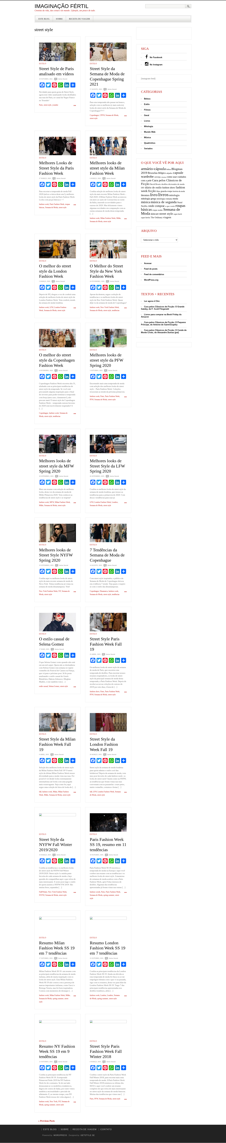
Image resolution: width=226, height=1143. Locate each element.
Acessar (148, 263)
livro (154, 195)
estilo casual (43, 686)
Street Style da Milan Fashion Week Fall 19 (57, 744)
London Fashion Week (102, 502)
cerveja (157, 177)
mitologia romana (164, 199)
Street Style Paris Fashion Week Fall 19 (106, 644)
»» (74, 105)
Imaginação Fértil (61, 6)
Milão (118, 218)
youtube (55, 105)
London (103, 995)
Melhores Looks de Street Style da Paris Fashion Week (56, 167)
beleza (168, 169)
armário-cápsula (153, 169)
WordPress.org (151, 280)
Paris (41, 105)
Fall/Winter (43, 892)
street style (47, 105)
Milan (55, 792)
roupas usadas (157, 210)
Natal (179, 202)
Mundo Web (149, 132)
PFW (91, 399)
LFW (51, 307)
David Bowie (155, 184)
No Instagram (156, 64)
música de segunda (164, 202)
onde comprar (156, 205)
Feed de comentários (154, 274)
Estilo (42, 64)
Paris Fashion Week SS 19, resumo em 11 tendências (108, 844)
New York (53, 1101)
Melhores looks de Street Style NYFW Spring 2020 (56, 555)
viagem (167, 217)
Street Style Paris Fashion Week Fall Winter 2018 (106, 1051)
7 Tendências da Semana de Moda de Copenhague (107, 555)
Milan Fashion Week (107, 218)
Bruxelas (153, 172)
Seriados (148, 148)
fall (40, 792)
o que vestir (170, 206)
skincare (155, 214)
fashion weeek (95, 892)
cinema (163, 177)
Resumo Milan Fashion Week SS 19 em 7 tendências (57, 948)
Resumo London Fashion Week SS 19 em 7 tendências (107, 948)
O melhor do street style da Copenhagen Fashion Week (57, 360)
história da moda (179, 191)
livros (163, 194)
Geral (146, 115)
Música (147, 137)
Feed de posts (150, 269)
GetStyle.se (88, 1135)
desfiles (164, 184)
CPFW (102, 115)
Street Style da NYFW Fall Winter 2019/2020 (55, 844)
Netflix (144, 206)
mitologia (174, 195)
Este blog (44, 19)
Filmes (147, 110)
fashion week (44, 204)
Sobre (59, 19)
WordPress (60, 1135)
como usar (172, 176)
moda (175, 198)
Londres (115, 502)
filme (158, 191)
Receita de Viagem (79, 19)
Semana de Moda (112, 115)
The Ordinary (157, 217)
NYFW (41, 895)
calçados (169, 173)
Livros (147, 121)
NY (59, 591)
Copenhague (94, 115)
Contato (106, 1129)
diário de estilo (153, 187)
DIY (142, 188)
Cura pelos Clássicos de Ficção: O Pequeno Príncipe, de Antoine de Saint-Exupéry (163, 323)
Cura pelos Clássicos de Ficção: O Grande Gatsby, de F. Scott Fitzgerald (162, 307)
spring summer (108, 895)
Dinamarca (104, 591)
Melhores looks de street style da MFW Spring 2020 (56, 465)
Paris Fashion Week (57, 204)
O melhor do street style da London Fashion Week (55, 271)
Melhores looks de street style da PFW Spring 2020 (106, 360)
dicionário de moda (176, 184)
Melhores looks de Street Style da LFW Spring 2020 (107, 465)
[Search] (188, 6)
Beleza (147, 99)
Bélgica (162, 173)
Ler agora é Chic (152, 301)
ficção (152, 191)
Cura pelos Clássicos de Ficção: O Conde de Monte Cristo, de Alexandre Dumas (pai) (163, 331)
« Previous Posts (46, 1120)
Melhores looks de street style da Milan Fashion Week (107, 167)
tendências (115, 310)
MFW (52, 502)
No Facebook (155, 57)
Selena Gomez (54, 686)
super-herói (178, 214)
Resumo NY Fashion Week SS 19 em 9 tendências (57, 1051)
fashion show (94, 691)
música (145, 202)
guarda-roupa (166, 191)
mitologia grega (148, 198)
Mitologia (148, 126)
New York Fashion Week (109, 307)
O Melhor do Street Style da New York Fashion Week (106, 271)
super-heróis (145, 218)
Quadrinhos (149, 143)
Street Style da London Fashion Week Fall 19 (104, 744)
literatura (145, 195)
